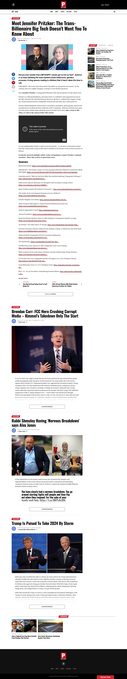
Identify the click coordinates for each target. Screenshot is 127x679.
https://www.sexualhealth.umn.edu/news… (33, 206)
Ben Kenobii (22, 40)
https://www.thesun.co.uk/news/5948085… (33, 185)
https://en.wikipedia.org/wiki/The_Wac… (45, 242)
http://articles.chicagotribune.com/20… (53, 200)
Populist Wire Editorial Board (27, 529)
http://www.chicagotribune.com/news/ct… (33, 248)
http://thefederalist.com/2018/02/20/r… (32, 179)
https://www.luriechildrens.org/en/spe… (32, 195)
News (56, 11)
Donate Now (105, 677)
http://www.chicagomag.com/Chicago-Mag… (63, 225)
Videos (62, 11)
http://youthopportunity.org (48, 210)
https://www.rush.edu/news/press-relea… (33, 221)
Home (51, 11)
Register (107, 5)
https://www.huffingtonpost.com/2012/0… (33, 231)
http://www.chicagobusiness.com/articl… (67, 189)
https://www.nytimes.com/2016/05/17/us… (33, 237)
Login (102, 5)
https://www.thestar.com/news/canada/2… (33, 254)
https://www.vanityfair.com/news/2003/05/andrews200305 (51, 166)
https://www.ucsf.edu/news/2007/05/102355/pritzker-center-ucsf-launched (52, 172)
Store (75, 11)
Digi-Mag (69, 11)
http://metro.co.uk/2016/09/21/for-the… (32, 261)
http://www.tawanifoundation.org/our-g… (47, 214)
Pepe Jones (22, 322)
